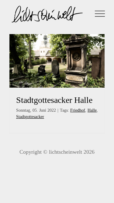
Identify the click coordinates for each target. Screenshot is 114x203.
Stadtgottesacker (30, 116)
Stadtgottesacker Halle (54, 100)
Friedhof (77, 110)
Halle (92, 110)
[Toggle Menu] (100, 14)
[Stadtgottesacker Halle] (57, 61)
